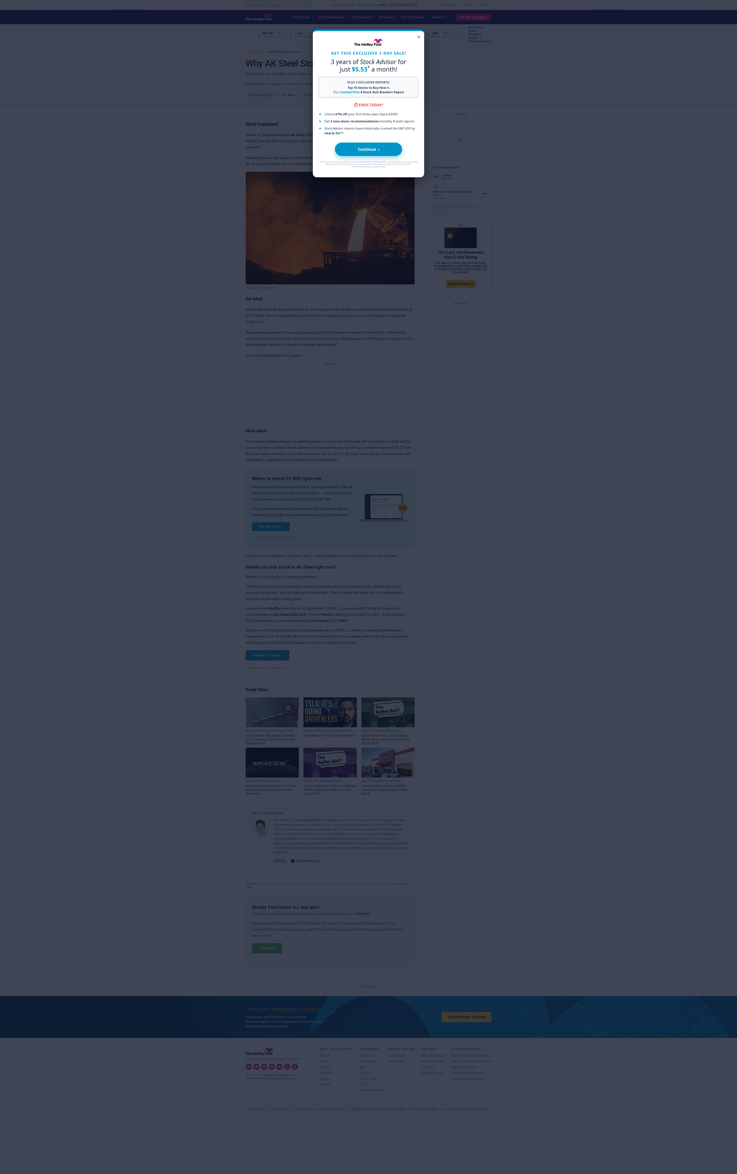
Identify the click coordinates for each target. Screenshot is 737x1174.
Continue (368, 149)
